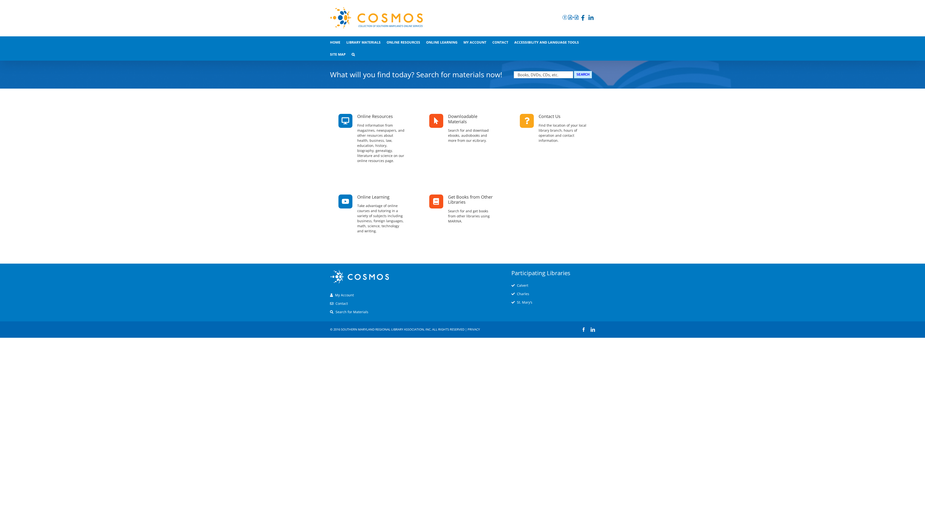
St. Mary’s (524, 302)
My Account (344, 295)
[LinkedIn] (591, 18)
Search (582, 74)
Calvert (522, 285)
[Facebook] (583, 18)
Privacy (474, 329)
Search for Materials (352, 312)
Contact (342, 303)
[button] (353, 54)
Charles (523, 294)
